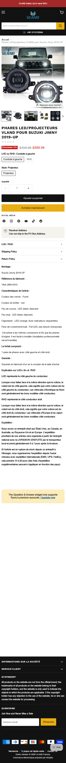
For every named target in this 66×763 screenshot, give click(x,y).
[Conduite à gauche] (13, 163)
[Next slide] (62, 116)
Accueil (5, 40)
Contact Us (52, 751)
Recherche (13, 751)
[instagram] (11, 221)
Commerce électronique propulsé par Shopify (33, 758)
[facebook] (4, 221)
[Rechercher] (60, 25)
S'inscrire (48, 721)
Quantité (5, 182)
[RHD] (30, 163)
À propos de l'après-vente (32, 751)
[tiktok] (33, 221)
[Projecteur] (9, 177)
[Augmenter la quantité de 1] (28, 188)
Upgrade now (48, 498)
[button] (6, 116)
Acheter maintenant (33, 207)
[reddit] (40, 221)
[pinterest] (18, 221)
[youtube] (26, 221)
